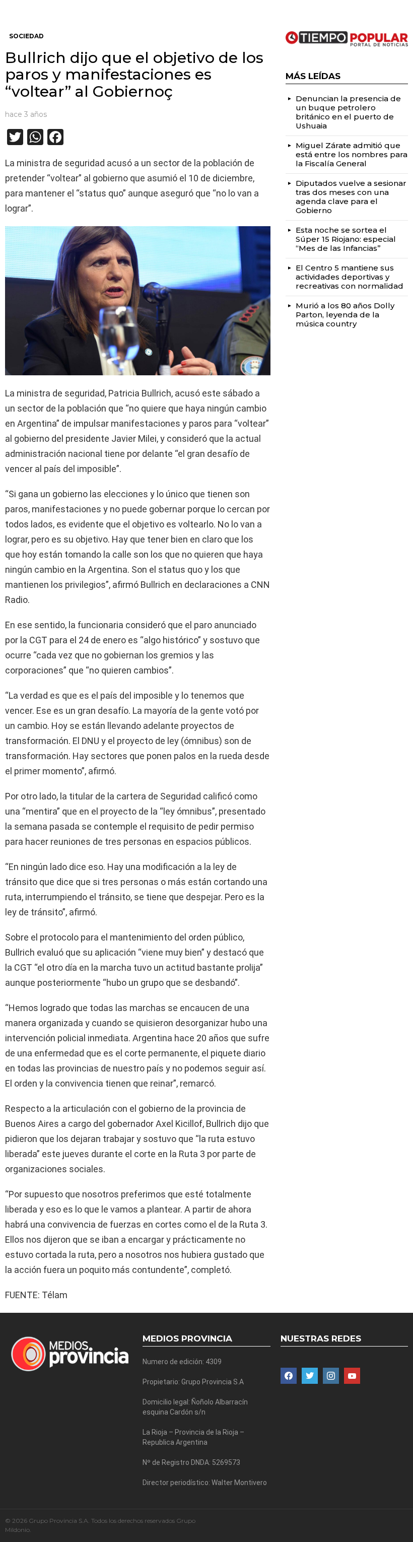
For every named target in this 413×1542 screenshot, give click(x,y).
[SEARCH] (404, 8)
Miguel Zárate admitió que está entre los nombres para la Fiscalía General (351, 154)
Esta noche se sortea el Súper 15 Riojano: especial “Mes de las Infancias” (346, 239)
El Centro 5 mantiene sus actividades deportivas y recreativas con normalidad (349, 277)
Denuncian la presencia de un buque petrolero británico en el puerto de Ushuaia (348, 112)
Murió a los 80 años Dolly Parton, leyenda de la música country (345, 314)
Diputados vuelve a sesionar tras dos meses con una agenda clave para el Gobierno (351, 196)
